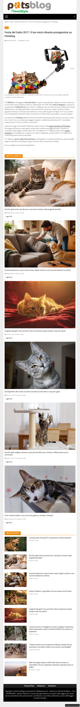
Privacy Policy (29, 686)
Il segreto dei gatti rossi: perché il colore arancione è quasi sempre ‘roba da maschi (35, 331)
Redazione (41, 686)
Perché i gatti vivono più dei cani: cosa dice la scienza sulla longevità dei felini (33, 209)
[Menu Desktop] (6, 17)
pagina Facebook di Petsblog (59, 126)
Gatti (6, 28)
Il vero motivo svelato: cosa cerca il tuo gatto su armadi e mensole (29, 515)
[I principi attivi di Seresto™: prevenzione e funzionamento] (16, 544)
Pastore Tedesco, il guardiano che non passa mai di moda (50, 591)
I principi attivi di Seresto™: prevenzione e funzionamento (50, 538)
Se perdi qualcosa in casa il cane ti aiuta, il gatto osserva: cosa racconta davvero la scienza (38, 270)
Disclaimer (52, 686)
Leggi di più (9, 216)
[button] (74, 17)
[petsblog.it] (29, 7)
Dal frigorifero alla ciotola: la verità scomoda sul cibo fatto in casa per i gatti (32, 392)
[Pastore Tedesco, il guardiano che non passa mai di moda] (16, 597)
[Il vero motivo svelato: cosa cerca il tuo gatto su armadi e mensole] (40, 489)
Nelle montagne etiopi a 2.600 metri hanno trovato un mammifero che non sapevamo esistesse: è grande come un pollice (51, 664)
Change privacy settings (72, 705)
